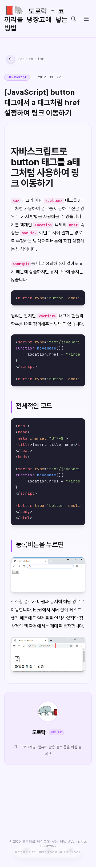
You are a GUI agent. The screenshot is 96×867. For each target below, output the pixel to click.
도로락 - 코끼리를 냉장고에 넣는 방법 (35, 18)
